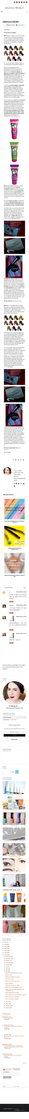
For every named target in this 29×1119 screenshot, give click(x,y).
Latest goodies (9, 983)
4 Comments (20, 25)
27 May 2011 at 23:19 (21, 605)
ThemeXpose (23, 1110)
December (8, 956)
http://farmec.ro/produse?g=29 (12, 116)
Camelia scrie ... (8, 1016)
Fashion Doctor (8, 1044)
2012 (5, 952)
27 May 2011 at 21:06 (21, 591)
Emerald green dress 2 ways (14, 887)
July (7, 967)
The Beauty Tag (8, 1054)
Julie (10, 620)
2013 (5, 950)
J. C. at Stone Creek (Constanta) (15, 355)
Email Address (6, 1071)
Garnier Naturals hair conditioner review (15, 994)
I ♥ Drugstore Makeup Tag (14, 856)
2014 (5, 948)
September (8, 962)
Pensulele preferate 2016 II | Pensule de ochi (14, 522)
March (7, 1003)
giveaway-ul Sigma (17, 301)
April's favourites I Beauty (12, 998)
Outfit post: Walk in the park (12, 977)
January (8, 1007)
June (7, 969)
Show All (24, 1063)
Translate (14, 719)
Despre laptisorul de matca (12, 992)
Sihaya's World (14, 1108)
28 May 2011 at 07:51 (21, 633)
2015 (5, 946)
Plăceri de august (8, 1018)
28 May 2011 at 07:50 (21, 616)
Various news (8, 974)
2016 (5, 944)
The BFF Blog (7, 1034)
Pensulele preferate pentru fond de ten (14, 576)
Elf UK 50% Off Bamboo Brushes (13, 987)
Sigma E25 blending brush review (13, 972)
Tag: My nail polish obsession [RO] (14, 794)
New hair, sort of (9, 979)
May (7, 971)
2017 (5, 942)
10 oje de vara (14, 825)
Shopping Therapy (9, 1025)
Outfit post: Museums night (12, 985)
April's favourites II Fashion (12, 996)
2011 (5, 954)
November (8, 958)
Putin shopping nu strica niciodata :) (14, 918)
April (7, 1001)
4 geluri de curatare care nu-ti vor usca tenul (14, 933)
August (7, 964)
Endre (5, 218)
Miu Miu (11, 605)
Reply (11, 601)
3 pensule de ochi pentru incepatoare (14, 549)
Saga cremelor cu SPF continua (14, 902)
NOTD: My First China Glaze (12, 981)
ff (9, 592)
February (8, 1005)
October (8, 960)
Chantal (6, 85)
